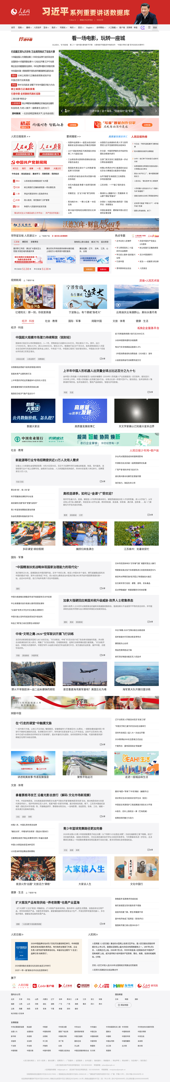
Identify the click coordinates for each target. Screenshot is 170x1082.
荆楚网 (92, 1046)
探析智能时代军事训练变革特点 (128, 637)
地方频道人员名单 (17, 1013)
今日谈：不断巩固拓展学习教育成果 (146, 145)
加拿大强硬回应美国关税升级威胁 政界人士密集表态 (98, 600)
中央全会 (15, 174)
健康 (18, 924)
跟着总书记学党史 (86, 20)
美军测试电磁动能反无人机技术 (128, 657)
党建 (18, 187)
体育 (30, 817)
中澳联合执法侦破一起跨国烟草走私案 (131, 463)
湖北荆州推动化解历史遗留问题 (128, 476)
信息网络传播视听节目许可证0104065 (35, 1079)
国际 (13, 557)
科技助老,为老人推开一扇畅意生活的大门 (30, 108)
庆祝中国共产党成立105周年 (148, 242)
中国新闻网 (94, 1036)
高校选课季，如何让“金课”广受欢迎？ (88, 493)
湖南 (52, 1004)
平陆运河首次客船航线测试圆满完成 (112, 111)
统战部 (29, 1027)
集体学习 (36, 174)
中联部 (45, 1027)
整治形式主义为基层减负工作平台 (28, 213)
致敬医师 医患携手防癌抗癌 (126, 899)
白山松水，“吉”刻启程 (60, 45)
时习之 (15, 168)
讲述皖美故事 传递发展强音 (33, 777)
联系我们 (144, 1060)
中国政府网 (47, 1031)
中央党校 (125, 1027)
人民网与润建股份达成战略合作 (105, 970)
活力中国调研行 (146, 255)
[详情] (98, 957)
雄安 (76, 1009)
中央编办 (93, 1027)
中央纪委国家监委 (17, 1027)
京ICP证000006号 (118, 1079)
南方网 (140, 1046)
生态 (71, 392)
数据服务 (107, 1060)
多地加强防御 (105, 179)
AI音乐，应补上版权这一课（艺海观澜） (131, 811)
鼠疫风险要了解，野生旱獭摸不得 (129, 912)
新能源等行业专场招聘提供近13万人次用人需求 (47, 460)
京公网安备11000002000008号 (137, 1079)
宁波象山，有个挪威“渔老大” (85, 312)
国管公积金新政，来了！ (143, 211)
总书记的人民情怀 (123, 241)
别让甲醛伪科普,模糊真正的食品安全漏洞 (37, 103)
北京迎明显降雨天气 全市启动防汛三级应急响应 (28, 113)
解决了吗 (95, 242)
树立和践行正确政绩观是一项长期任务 (40, 187)
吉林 (60, 999)
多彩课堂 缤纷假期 (33, 549)
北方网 (124, 1046)
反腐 (18, 200)
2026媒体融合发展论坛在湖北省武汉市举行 (33, 966)
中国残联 (14, 1050)
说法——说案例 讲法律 (149, 261)
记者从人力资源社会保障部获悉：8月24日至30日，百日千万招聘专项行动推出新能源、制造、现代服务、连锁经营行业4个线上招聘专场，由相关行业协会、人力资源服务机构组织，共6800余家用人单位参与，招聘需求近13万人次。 (60, 468)
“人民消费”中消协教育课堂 (31, 924)
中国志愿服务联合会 (81, 1050)
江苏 (84, 999)
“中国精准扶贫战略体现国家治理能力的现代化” (47, 567)
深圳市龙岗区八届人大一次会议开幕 (130, 733)
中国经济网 (63, 1036)
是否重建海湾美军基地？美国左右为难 (85, 689)
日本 (116, 999)
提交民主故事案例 (60, 236)
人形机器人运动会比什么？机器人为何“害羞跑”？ (146, 189)
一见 (39, 168)
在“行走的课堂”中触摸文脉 (34, 723)
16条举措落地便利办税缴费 (126, 340)
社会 (13, 450)
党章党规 (45, 174)
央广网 (61, 1041)
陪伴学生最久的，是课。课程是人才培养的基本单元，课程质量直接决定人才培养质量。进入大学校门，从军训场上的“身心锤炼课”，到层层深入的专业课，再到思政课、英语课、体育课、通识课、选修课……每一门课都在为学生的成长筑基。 (107, 502)
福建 (12, 1004)
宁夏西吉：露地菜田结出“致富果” (128, 746)
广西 (68, 1004)
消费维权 (41, 359)
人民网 (92, 934)
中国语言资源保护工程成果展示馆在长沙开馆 (133, 805)
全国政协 (30, 1031)
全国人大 (14, 1031)
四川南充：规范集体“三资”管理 (36, 200)
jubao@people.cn (108, 1065)
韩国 (126, 999)
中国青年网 (126, 1036)
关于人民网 (41, 1060)
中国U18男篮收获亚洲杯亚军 (23, 845)
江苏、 (103, 249)
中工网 (45, 1041)
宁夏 (52, 1009)
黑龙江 (69, 999)
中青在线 (141, 1036)
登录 (155, 28)
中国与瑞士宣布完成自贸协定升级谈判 (26, 617)
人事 (18, 194)
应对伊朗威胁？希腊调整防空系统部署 (131, 590)
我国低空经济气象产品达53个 (23, 394)
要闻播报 (71, 136)
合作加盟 (88, 1060)
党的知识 (55, 174)
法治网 (29, 1041)
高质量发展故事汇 (85, 426)
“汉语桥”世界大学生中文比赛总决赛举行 (27, 610)
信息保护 (134, 1060)
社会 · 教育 (51, 321)
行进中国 (120, 261)
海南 (76, 1004)
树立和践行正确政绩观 (149, 248)
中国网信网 (126, 1031)
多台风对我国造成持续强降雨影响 (129, 456)
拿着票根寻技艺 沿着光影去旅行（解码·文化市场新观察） (54, 795)
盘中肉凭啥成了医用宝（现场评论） (130, 919)
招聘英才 (60, 1060)
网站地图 (124, 1005)
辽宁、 (92, 249)
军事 (20, 557)
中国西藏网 (126, 1041)
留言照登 (104, 242)
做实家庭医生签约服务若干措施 (128, 905)
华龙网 (29, 1046)
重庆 (84, 1004)
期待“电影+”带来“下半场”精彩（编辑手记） (132, 791)
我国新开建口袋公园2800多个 (127, 925)
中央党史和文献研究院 (146, 1027)
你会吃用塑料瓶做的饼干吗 (22, 516)
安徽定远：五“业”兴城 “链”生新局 (81, 193)
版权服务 (97, 1060)
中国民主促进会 (64, 1050)
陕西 (28, 1009)
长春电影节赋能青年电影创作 (105, 45)
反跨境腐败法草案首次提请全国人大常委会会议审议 (146, 167)
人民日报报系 (18, 136)
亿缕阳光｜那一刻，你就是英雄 (33, 312)
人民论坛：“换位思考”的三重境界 (146, 181)
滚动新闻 (73, 515)
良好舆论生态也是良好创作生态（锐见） (131, 798)
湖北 (44, 1004)
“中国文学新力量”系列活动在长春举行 (130, 45)
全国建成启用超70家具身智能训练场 (26, 367)
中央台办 (77, 1027)
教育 (20, 450)
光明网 (45, 1036)
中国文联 (30, 1050)
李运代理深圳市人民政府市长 (36, 194)
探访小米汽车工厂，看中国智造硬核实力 (146, 175)
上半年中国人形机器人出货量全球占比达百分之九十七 (99, 371)
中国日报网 (78, 1036)
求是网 (13, 1041)
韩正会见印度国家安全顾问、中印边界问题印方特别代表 (32, 66)
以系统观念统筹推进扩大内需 (36, 181)
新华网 (13, 1036)
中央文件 (100, 20)
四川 (92, 1004)
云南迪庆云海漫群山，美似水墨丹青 (136, 312)
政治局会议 (26, 174)
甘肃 (36, 1009)
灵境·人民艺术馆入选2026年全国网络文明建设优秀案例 (115, 965)
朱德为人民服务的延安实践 (35, 207)
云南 (85, 251)
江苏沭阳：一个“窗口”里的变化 (112, 185)
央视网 (29, 1036)
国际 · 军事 (74, 321)
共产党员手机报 (52, 213)
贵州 (100, 1004)
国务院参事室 (79, 1031)
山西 (36, 999)
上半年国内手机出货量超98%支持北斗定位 (28, 380)
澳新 (136, 999)
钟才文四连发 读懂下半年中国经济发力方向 (36, 85)
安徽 (100, 999)
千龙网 (13, 1046)
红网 (60, 1046)
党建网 (108, 1050)
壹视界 (47, 168)
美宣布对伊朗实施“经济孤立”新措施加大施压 (133, 577)
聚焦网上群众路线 (81, 242)
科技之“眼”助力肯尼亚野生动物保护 (25, 623)
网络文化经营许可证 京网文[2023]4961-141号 (66, 1079)
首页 (13, 28)
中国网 (108, 1036)
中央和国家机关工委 (113, 1027)
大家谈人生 (85, 884)
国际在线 (77, 1041)
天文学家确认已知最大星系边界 (136, 426)
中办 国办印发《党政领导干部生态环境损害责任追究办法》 (32, 71)
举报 (135, 28)
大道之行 (57, 168)
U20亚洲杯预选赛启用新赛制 (23, 851)
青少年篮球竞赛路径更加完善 (23, 510)
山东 (28, 1004)
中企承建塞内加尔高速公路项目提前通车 (27, 603)
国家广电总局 (63, 1031)
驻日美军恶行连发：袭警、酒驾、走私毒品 (132, 583)
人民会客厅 (31, 359)
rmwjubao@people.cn (117, 1070)
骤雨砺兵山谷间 (121, 643)
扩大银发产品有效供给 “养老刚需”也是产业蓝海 (48, 902)
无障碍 (129, 28)
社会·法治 (19, 482)
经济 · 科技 (28, 321)
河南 (36, 1004)
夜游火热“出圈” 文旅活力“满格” (33, 884)
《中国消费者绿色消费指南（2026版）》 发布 (133, 354)
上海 (76, 999)
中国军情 (35, 655)
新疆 (60, 1009)
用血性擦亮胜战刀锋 (123, 650)
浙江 (92, 999)
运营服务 (79, 1060)
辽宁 (52, 999)
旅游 (24, 817)
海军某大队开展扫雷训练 (137, 689)
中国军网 (93, 1041)
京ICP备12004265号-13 (134, 1074)
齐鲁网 (45, 1046)
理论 (18, 181)
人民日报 (16, 934)
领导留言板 (17, 235)
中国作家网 (47, 1050)
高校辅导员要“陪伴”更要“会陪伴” (24, 503)
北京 (12, 999)
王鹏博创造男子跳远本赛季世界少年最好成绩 (29, 838)
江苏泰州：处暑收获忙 (136, 549)
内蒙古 (45, 999)
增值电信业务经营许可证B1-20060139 (72, 1074)
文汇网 (108, 1046)
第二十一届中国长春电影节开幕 (81, 45)
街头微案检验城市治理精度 (144, 151)
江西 (20, 1004)
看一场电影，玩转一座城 (98, 38)
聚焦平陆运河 (85, 777)
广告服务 (69, 1060)
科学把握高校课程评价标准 (22, 497)
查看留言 (89, 269)
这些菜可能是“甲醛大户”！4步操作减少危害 (146, 204)
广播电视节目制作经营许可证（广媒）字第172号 (106, 1074)
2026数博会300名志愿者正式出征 (129, 739)
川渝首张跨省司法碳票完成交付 (128, 360)
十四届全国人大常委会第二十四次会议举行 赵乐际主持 (32, 57)
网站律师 (125, 1060)
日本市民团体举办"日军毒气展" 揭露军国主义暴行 (135, 563)
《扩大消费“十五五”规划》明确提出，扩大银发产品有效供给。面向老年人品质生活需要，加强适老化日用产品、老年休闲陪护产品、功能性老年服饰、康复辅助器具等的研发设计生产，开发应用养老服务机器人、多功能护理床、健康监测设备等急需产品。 (60, 911)
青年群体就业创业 (123, 268)
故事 (31, 168)
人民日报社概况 (28, 1060)
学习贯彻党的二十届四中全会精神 (124, 249)
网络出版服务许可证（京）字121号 (97, 1079)
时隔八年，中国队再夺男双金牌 (24, 825)
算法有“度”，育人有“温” (20, 490)
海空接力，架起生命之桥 (125, 483)
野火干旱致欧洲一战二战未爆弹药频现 (33, 689)
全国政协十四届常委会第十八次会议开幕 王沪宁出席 (32, 62)
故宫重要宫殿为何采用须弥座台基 (25, 387)
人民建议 (29, 235)
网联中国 (97, 321)
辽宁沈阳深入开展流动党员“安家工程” (130, 720)
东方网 (92, 1050)
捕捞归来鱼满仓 (85, 549)
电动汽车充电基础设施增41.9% (128, 347)
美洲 (71, 622)
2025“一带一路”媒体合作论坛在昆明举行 (31, 970)
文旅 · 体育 (119, 321)
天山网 (76, 1046)
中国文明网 (142, 1031)
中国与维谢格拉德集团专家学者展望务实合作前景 (31, 597)
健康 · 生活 (142, 321)
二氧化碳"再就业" (19, 99)
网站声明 (116, 1060)
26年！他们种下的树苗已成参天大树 (146, 160)
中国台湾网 (110, 1041)
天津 (20, 999)
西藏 (20, 1009)
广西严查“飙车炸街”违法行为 (126, 470)
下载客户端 (46, 236)
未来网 (140, 1041)
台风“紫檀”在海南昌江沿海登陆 (112, 176)
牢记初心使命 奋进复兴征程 (125, 256)
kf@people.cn (62, 1070)
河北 (28, 999)
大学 (80, 515)
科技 (65, 392)
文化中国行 (136, 884)
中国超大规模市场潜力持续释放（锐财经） (44, 337)
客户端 (122, 28)
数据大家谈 (33, 426)
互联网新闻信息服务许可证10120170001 (41, 1074)
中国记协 (93, 1031)
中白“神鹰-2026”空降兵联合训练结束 (130, 630)
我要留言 (103, 269)
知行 (24, 168)
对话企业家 (20, 359)
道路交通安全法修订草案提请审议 (146, 196)
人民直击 (143, 268)
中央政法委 (63, 1027)
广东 (60, 1004)
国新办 (108, 1031)
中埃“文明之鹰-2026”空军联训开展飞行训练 (45, 634)
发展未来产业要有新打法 (21, 374)
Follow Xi (72, 20)
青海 (44, 1009)
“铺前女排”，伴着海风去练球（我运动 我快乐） (30, 831)
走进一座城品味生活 (136, 777)
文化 (18, 817)
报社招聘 (51, 1060)
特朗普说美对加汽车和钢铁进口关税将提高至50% (135, 570)
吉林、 (97, 249)
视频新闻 (16, 280)
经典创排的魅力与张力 (124, 818)
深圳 (68, 1009)
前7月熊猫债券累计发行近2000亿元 (129, 334)
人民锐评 (37, 28)
